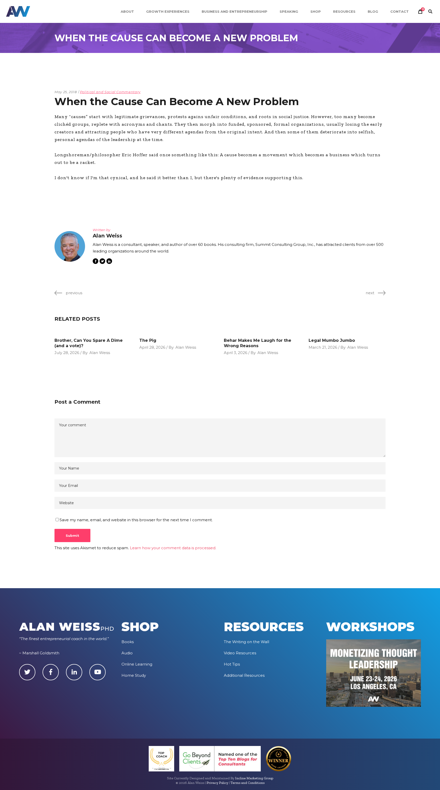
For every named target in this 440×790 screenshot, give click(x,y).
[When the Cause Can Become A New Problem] (69, 246)
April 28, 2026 (152, 347)
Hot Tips (232, 664)
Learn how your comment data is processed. (173, 547)
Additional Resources (244, 675)
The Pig (147, 340)
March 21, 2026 (323, 347)
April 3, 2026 (235, 352)
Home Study (133, 675)
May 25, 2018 (65, 92)
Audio (127, 653)
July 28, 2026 (66, 352)
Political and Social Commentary (110, 92)
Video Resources (240, 653)
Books (127, 641)
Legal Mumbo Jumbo (332, 340)
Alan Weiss (99, 352)
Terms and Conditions (247, 783)
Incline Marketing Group (254, 778)
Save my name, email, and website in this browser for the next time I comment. (136, 519)
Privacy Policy (217, 783)
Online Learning (136, 664)
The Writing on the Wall (246, 641)
